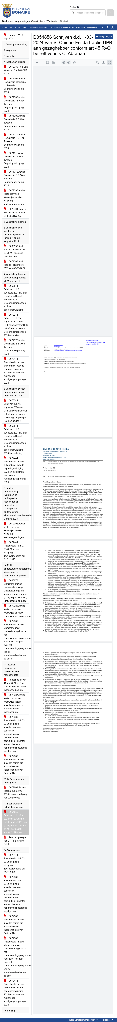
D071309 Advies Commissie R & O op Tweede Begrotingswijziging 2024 (14, 123)
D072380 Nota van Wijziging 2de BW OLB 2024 (16, 70)
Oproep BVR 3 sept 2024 (13, 37)
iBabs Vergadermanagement (82, 1020)
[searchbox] (88, 12)
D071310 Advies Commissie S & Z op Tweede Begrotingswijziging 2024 (14, 141)
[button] (110, 12)
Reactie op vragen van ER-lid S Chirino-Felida (15, 840)
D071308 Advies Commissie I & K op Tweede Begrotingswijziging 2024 (14, 104)
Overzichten (37, 21)
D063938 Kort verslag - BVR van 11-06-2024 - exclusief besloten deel (15, 251)
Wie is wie (52, 21)
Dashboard (7, 21)
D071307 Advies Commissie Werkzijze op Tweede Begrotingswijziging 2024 (15, 85)
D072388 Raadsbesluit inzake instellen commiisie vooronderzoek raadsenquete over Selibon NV (14, 764)
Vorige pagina (105, 36)
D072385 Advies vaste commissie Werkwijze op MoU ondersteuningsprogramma (16, 611)
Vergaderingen (22, 21)
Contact (64, 21)
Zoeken (73, 7)
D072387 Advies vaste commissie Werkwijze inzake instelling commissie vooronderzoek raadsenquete (14, 703)
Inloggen (106, 1020)
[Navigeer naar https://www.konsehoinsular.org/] (16, 10)
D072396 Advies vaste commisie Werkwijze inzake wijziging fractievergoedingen (14, 197)
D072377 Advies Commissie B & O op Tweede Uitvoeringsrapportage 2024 (15, 347)
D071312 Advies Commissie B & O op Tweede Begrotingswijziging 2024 (14, 179)
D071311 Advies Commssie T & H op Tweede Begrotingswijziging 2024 (14, 160)
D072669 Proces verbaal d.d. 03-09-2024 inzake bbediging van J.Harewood (15, 792)
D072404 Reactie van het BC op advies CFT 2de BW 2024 (15, 212)
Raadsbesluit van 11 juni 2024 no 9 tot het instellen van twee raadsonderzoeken (15, 685)
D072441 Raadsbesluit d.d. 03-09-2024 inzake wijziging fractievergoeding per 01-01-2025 (14, 551)
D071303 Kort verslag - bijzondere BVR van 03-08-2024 (14, 264)
